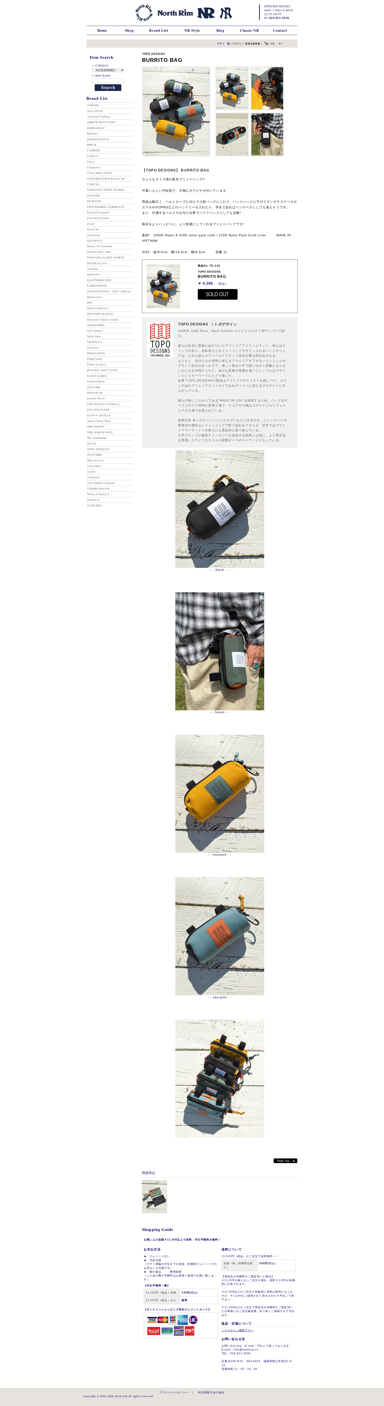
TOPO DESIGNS (98, 449)
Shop (129, 30)
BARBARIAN (96, 128)
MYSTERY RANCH (100, 313)
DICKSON (94, 201)
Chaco (91, 161)
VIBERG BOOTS (98, 488)
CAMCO (92, 156)
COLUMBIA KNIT (99, 173)
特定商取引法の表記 (211, 1392)
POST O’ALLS (96, 364)
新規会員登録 (252, 43)
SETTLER (93, 387)
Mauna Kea (94, 297)
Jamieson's (94, 274)
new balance (95, 330)
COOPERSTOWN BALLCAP (106, 178)
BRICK (92, 144)
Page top (285, 1160)
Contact (280, 30)
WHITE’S (93, 500)
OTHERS (93, 105)
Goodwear (93, 235)
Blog (220, 30)
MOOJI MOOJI (97, 308)
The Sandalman (97, 437)
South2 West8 (96, 398)
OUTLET (93, 347)
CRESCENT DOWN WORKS (106, 189)
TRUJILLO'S (95, 460)
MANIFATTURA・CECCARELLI (109, 291)
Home (102, 30)
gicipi (90, 223)
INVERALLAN (97, 263)
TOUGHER (94, 454)
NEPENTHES (96, 325)
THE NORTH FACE (100, 432)
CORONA (93, 184)
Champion (93, 167)
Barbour (92, 133)
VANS (91, 471)
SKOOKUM (95, 392)
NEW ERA (94, 336)
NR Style (192, 30)
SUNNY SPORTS (98, 415)
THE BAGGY (95, 426)
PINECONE (94, 359)
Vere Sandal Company (101, 482)
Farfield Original (98, 212)
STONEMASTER (98, 409)
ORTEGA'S (94, 342)
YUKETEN (94, 505)
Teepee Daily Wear (99, 421)
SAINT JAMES (97, 376)
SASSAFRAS (96, 381)
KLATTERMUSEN (99, 280)
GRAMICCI (95, 240)
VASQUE (93, 477)
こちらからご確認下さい (238, 1330)
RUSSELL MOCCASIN (102, 370)
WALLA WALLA (98, 494)
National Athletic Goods (103, 319)
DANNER (93, 195)
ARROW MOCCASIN (101, 122)
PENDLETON (96, 353)
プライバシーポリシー (174, 1392)
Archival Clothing (98, 116)
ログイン (238, 43)
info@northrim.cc (246, 1349)
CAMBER (93, 150)
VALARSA (94, 466)
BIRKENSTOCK (98, 139)
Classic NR (249, 30)
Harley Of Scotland (99, 246)
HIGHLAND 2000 (99, 252)
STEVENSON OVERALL (103, 404)
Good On (93, 229)
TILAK (91, 443)
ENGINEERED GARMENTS (105, 207)
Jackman (92, 268)
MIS (90, 302)
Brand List (158, 30)
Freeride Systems (98, 218)
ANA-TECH (95, 111)
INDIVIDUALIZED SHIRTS (105, 257)
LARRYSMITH (97, 285)
